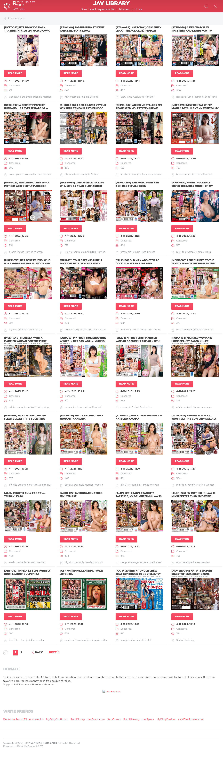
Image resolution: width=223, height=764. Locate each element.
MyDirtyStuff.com (57, 719)
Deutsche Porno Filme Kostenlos (23, 719)
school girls (210, 97)
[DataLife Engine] (6, 6)
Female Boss (139, 252)
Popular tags (15, 18)
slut (104, 330)
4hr (67, 97)
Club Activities (135, 97)
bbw (178, 563)
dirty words (80, 330)
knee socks (37, 640)
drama (198, 174)
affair (12, 407)
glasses (151, 252)
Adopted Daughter (131, 563)
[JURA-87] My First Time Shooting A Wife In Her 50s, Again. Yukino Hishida (83, 341)
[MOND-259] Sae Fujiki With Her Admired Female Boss (137, 184)
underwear (156, 174)
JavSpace (148, 719)
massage (206, 407)
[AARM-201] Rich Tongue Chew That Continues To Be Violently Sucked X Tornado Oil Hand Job (138, 574)
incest (20, 252)
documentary (83, 407)
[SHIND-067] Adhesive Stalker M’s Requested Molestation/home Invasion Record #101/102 (139, 108)
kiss (133, 640)
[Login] (215, 6)
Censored (14, 86)
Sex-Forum (114, 719)
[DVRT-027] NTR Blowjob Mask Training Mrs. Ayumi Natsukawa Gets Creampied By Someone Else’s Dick (27, 32)
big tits (180, 252)
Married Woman (42, 174)
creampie (27, 97)
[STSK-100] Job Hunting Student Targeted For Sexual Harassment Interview (82, 30)
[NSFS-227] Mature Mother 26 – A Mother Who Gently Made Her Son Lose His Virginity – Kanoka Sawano (26, 188)
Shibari (180, 640)
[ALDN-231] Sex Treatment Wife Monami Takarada (81, 417)
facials (94, 174)
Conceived (15, 97)
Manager (150, 97)
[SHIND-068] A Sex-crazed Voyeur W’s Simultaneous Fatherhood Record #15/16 (83, 108)
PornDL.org (78, 719)
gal (40, 330)
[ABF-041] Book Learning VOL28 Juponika (81, 572)
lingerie (96, 640)
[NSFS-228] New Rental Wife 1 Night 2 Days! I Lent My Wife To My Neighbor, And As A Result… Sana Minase (195, 110)
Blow (123, 97)
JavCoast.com (96, 719)
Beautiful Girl (184, 97)
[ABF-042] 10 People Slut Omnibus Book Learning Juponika (27, 572)
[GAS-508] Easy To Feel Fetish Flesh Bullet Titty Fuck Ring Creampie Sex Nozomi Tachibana (27, 419)
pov (90, 330)
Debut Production (142, 407)
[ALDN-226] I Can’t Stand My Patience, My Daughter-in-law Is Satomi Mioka (138, 496)
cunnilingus (89, 252)
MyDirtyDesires (166, 719)
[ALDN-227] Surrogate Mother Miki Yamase (81, 495)
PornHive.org (131, 719)
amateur (74, 174)
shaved (97, 330)
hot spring (43, 407)
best (11, 640)
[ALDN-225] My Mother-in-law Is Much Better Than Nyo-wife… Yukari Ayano (193, 496)
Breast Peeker (184, 330)
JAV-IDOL (19, 9)
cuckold (37, 97)
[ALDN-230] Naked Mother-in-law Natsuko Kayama (139, 417)
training (189, 640)
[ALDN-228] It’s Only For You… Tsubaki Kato (24, 495)
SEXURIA (18, 5)
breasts (180, 174)
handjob (26, 640)
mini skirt (141, 640)
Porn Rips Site (26, 2)
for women (26, 174)
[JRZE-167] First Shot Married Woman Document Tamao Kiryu (137, 339)
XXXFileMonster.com (191, 719)
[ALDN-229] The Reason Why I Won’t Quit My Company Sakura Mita (193, 419)
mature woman (37, 485)
